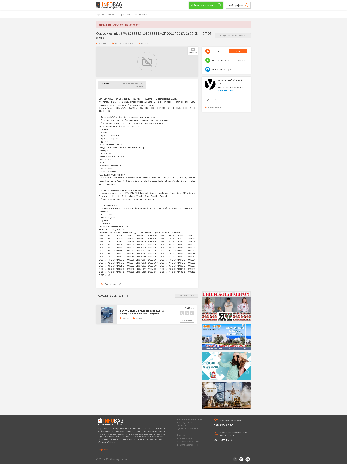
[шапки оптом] (226, 366)
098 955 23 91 (223, 425)
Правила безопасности (188, 445)
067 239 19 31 (223, 440)
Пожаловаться (214, 107)
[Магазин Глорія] (226, 306)
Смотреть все (185, 295)
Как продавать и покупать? (184, 423)
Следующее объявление (231, 35)
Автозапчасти (140, 14)
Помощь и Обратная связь (189, 419)
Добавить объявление (187, 428)
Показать (241, 60)
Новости (181, 435)
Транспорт (125, 14)
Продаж (112, 14)
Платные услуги (184, 438)
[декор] (226, 395)
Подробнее (186, 320)
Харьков (100, 14)
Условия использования (188, 441)
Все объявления (225, 90)
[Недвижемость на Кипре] (226, 337)
